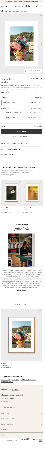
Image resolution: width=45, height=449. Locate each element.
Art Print (8, 11)
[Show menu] (2, 6)
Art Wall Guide (7, 398)
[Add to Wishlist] (41, 16)
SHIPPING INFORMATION (10, 149)
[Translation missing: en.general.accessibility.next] (41, 44)
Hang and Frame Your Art (12, 395)
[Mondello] (21, 335)
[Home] (2, 11)
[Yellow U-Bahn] (32, 193)
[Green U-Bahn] (11, 193)
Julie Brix (16, 11)
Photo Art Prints (7, 382)
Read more (21, 291)
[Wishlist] (37, 6)
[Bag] (41, 6)
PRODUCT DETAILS (8, 155)
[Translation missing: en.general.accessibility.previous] (1, 44)
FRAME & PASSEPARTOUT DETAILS (14, 143)
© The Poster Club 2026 (9, 440)
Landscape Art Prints (28, 379)
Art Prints (15, 379)
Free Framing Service (35, 108)
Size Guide (38, 97)
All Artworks (5, 379)
